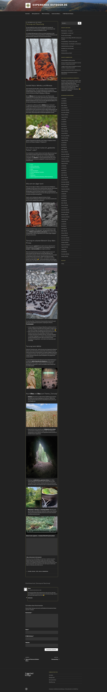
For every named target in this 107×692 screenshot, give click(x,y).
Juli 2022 (63, 193)
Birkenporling (72, 60)
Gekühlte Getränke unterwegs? (67, 46)
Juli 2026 (63, 98)
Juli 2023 (63, 165)
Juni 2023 (63, 168)
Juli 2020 (63, 249)
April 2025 (63, 126)
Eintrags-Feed (51, 677)
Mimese (48, 93)
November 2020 (64, 240)
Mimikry (42, 93)
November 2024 (64, 135)
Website (28, 642)
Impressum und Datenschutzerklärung (56, 689)
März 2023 (63, 175)
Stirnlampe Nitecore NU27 (66, 53)
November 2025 (64, 112)
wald (40, 571)
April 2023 (63, 172)
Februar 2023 (64, 177)
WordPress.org (52, 682)
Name (27, 629)
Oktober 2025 (64, 114)
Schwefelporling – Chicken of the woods (69, 41)
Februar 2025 (64, 131)
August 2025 (64, 117)
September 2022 (64, 189)
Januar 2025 (63, 133)
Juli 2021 (63, 221)
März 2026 (63, 105)
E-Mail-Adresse (30, 636)
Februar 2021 (64, 233)
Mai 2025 (63, 124)
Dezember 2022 (64, 182)
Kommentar (29, 612)
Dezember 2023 (64, 154)
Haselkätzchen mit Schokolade (67, 48)
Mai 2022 (63, 198)
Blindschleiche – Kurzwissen (67, 30)
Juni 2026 (63, 100)
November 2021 (64, 212)
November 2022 (64, 184)
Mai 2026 (63, 103)
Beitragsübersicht (35, 13)
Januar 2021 (63, 235)
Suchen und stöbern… (56, 13)
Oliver (29, 588)
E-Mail (62, 263)
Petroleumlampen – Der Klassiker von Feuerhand (71, 43)
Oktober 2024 (64, 137)
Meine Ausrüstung (45, 13)
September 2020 (64, 244)
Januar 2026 (63, 107)
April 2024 (63, 147)
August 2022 (64, 191)
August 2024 (64, 140)
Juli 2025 (63, 119)
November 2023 (64, 156)
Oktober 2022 (64, 186)
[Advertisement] (41, 546)
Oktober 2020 (64, 242)
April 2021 (63, 228)
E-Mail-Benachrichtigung (68, 13)
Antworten (30, 597)
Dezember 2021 (64, 209)
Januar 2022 (63, 207)
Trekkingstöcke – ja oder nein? (67, 33)
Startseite (27, 13)
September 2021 (64, 216)
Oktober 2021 (64, 214)
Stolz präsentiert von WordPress (71, 689)
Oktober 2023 (64, 158)
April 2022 (63, 200)
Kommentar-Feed (52, 679)
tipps (37, 571)
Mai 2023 (63, 170)
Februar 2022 (64, 205)
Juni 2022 (63, 196)
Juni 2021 (63, 223)
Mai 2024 (63, 144)
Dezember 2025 (64, 110)
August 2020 (64, 247)
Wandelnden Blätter (50, 100)
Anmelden (51, 675)
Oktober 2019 (64, 256)
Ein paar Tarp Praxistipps (66, 35)
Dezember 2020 (64, 237)
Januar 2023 (63, 179)
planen (29, 571)
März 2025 (63, 128)
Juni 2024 (63, 142)
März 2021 (63, 230)
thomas (40, 22)
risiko (33, 571)
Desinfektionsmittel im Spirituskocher (73, 70)
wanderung (45, 571)
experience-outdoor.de (50, 5)
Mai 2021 (63, 226)
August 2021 (63, 219)
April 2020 (63, 251)
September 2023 (64, 161)
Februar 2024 (64, 151)
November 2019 (64, 254)
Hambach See (64, 50)
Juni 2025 (63, 121)
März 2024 (63, 149)
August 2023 (64, 163)
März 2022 (63, 202)
